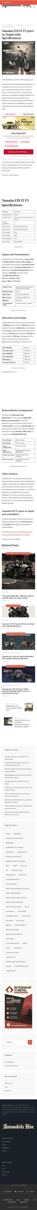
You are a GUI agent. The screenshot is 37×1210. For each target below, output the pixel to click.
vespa (8, 948)
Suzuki (25, 943)
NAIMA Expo (23, 1202)
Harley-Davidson (11, 884)
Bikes (8, 866)
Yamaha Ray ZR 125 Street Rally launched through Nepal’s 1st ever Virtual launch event (16, 691)
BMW (15, 866)
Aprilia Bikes (10, 843)
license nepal (26, 916)
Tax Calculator (9, 1062)
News (3, 1169)
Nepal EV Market (20, 925)
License (26, 1200)
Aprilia (8, 834)
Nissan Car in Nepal (12, 930)
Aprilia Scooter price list (13, 856)
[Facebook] (27, 7)
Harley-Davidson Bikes (13, 893)
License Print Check (11, 1066)
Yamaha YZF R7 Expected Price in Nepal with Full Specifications (18, 625)
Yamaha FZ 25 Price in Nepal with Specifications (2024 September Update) (22, 723)
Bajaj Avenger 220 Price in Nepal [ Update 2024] (14, 707)
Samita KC (29, 80)
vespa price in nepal (12, 952)
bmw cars (23, 866)
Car (7, 870)
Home (3, 1166)
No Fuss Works (6, 1141)
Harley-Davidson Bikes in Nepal (16, 898)
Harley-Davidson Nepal (13, 907)
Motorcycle (8, 1083)
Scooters (17, 633)
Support (4, 1151)
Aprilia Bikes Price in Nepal (14, 847)
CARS (18, 1200)
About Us (4, 1175)
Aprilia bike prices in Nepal (14, 838)
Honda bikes (10, 911)
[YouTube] (30, 7)
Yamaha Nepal (10, 971)
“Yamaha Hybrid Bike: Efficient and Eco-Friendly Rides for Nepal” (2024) (18, 597)
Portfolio (4, 1145)
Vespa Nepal (17, 948)
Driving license (10, 875)
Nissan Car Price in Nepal (14, 934)
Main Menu (7, 2)
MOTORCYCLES (6, 26)
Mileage (8, 925)
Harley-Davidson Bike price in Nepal (17, 888)
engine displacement (12, 879)
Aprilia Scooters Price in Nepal (15, 861)
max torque (20, 920)
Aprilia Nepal (10, 852)
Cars (6, 1087)
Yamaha (13, 26)
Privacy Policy (6, 1172)
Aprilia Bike (17, 834)
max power (9, 920)
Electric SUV (23, 875)
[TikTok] (33, 7)
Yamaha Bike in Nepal (21, 966)
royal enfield (10, 939)
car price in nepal (17, 870)
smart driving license (12, 943)
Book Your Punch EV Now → (18, 152)
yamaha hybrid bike (25, 553)
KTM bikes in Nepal (12, 916)
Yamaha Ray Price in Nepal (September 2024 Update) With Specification (17, 657)
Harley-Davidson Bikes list (14, 902)
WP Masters (5, 1148)
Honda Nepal (22, 911)
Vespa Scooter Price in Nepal (15, 961)
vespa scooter (10, 957)
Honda (26, 907)
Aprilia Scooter (22, 852)
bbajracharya (10, 25)
